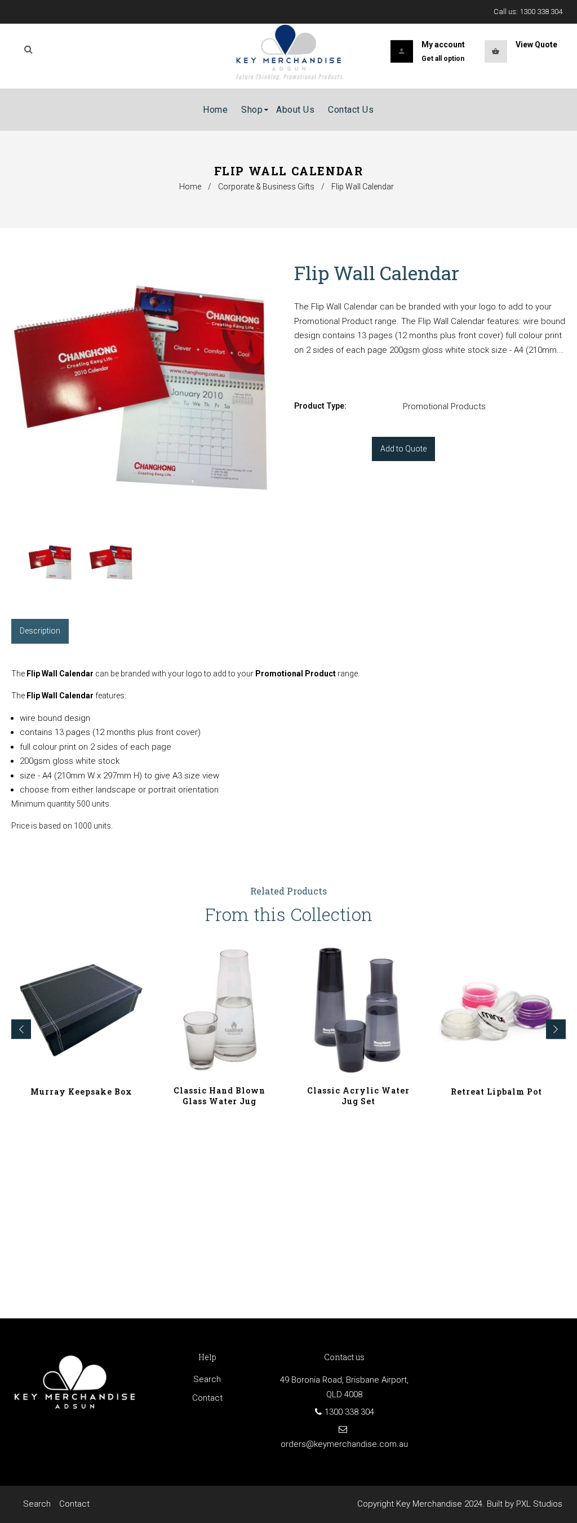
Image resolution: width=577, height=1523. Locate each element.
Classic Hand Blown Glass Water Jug (219, 1095)
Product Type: (320, 405)
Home (190, 186)
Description (40, 630)
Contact (207, 1398)
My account (443, 44)
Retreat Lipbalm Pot (496, 1091)
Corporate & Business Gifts (266, 186)
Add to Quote (403, 448)
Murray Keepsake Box (81, 1091)
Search (207, 1379)
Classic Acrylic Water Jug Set (358, 1095)
